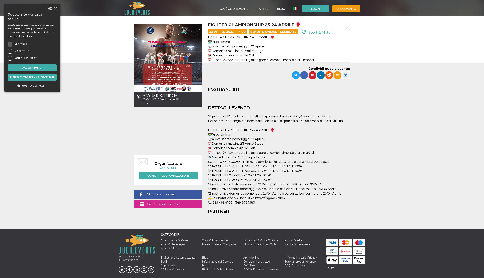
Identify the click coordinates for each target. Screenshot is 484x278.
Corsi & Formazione (215, 240)
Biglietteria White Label (217, 269)
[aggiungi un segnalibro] (347, 26)
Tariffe (262, 9)
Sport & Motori (320, 32)
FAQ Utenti (250, 265)
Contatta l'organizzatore (168, 175)
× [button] (55, 8)
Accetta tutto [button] (32, 67)
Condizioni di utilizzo (256, 261)
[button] (32, 85)
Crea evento (346, 9)
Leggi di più (25, 36)
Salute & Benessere (298, 244)
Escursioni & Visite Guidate (260, 240)
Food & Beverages (173, 244)
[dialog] (32, 48)
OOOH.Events (135, 256)
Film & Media (293, 240)
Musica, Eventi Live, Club (259, 244)
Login (315, 9)
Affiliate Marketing (173, 269)
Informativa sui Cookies (217, 261)
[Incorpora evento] (337, 75)
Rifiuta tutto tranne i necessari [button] (32, 77)
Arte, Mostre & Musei (174, 240)
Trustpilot (331, 267)
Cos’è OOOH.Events (234, 9)
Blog (281, 9)
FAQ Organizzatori (297, 265)
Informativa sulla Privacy (301, 257)
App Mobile (168, 265)
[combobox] (50, 8)
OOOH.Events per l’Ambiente (262, 269)
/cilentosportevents (161, 194)
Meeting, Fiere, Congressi (219, 244)
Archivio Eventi (253, 257)
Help (205, 265)
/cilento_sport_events (162, 204)
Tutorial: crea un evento (300, 261)
